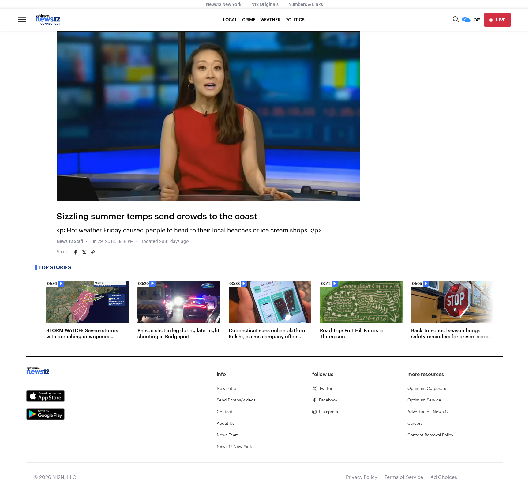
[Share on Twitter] (84, 252)
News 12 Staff (70, 241)
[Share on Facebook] (75, 252)
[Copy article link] (92, 252)
